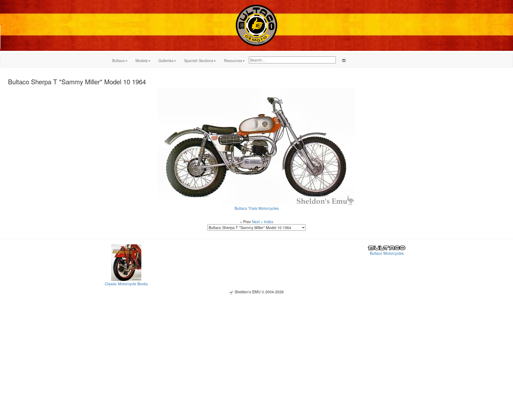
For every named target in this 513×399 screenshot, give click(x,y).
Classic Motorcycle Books (126, 283)
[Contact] (343, 60)
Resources (233, 60)
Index (268, 221)
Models (141, 60)
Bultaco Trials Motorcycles (257, 208)
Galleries (165, 60)
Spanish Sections (198, 60)
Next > (257, 221)
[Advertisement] (256, 332)
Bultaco (118, 60)
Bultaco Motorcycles (387, 253)
